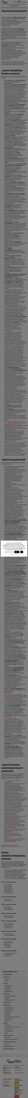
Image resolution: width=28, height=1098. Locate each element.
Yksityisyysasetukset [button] (14, 554)
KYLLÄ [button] (16, 551)
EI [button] (21, 551)
